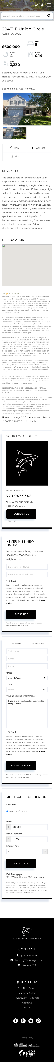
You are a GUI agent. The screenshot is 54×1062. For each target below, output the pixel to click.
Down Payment (14, 834)
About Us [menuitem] (27, 1003)
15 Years (25, 811)
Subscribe (21, 614)
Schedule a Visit (37, 643)
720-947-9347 (18, 496)
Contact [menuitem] (27, 1007)
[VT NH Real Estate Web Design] (27, 1053)
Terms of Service (19, 777)
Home (5, 417)
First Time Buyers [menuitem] (27, 988)
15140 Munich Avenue (27, 968)
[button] (49, 16)
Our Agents (11, 521)
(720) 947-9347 (36, 5)
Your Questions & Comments (20, 696)
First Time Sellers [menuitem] (27, 993)
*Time (9, 684)
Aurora (46, 417)
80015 (8, 421)
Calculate (21, 863)
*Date (9, 673)
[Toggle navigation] (49, 5)
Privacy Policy (27, 1038)
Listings (16, 417)
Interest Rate (13, 846)
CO (24, 417)
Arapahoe (34, 417)
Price (8, 821)
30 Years (13, 811)
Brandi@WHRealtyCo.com (29, 960)
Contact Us (21, 514)
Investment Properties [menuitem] (27, 998)
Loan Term (11, 804)
